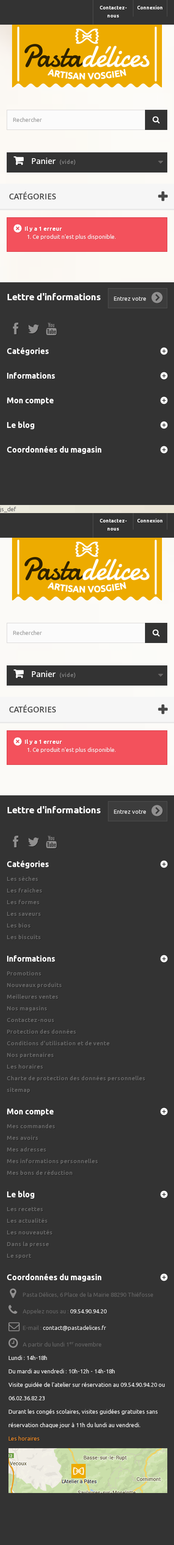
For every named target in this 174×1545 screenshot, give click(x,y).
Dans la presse (28, 1244)
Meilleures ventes (32, 996)
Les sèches (22, 879)
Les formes (23, 902)
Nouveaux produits (34, 985)
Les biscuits (24, 937)
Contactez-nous (113, 11)
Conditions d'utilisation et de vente (58, 1043)
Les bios (19, 925)
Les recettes (25, 1209)
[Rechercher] (156, 120)
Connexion (150, 7)
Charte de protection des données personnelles (76, 1078)
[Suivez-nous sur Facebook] (15, 328)
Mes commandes (31, 1126)
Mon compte (30, 400)
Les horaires (25, 1066)
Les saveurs (24, 914)
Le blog (21, 424)
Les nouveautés (30, 1232)
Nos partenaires (30, 1055)
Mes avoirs (22, 1138)
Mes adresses (26, 1149)
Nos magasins (27, 1008)
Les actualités (27, 1220)
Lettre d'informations (54, 296)
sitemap (18, 1090)
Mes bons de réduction (40, 1173)
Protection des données (41, 1031)
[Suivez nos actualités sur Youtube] (51, 328)
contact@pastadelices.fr (74, 1328)
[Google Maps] (87, 1470)
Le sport (19, 1255)
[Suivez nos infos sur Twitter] (33, 328)
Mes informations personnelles (52, 1161)
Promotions (24, 973)
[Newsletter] (157, 298)
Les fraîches (24, 890)
